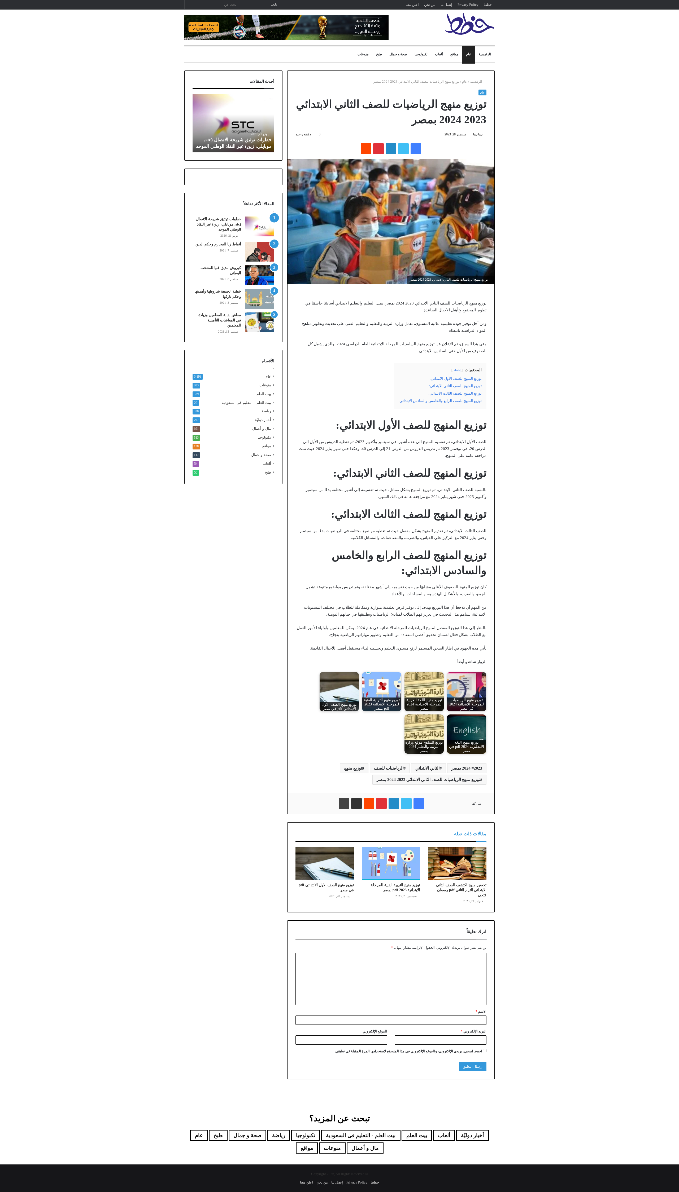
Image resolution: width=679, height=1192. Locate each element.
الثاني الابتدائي (427, 768)
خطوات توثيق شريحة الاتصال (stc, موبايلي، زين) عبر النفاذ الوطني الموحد (218, 224)
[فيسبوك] (416, 148)
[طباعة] (344, 803)
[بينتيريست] (378, 148)
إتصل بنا (446, 5)
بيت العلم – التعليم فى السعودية (246, 402)
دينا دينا (477, 134)
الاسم (481, 1011)
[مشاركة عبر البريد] (356, 803)
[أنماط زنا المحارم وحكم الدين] (259, 252)
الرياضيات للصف (388, 768)
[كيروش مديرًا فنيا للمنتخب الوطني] (259, 275)
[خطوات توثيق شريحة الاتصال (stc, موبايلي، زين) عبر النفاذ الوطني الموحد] (259, 226)
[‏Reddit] (366, 148)
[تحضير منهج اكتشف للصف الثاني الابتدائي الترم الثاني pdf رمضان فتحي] (457, 863)
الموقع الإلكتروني (375, 1031)
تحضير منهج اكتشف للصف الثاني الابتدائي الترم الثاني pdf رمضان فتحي (461, 890)
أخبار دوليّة (263, 420)
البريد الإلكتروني (473, 1031)
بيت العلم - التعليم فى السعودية (361, 1135)
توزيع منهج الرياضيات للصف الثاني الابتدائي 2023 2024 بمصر (428, 779)
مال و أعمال (261, 429)
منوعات (363, 54)
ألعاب (439, 54)
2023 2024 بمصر (466, 768)
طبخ (379, 54)
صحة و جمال (398, 54)
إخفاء (457, 370)
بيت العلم (263, 394)
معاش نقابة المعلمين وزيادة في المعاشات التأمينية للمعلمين (219, 320)
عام (468, 54)
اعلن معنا (412, 5)
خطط (488, 5)
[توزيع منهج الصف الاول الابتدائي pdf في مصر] (324, 863)
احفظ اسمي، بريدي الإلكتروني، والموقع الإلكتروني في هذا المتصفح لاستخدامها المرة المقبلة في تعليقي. (408, 1051)
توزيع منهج (353, 768)
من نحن (429, 5)
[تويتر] (403, 148)
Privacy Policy (468, 5)
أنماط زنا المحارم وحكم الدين (218, 244)
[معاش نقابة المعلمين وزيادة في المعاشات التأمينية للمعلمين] (259, 322)
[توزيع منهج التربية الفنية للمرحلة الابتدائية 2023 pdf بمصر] (391, 863)
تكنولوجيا (421, 54)
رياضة (266, 411)
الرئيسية (485, 54)
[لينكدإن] (391, 148)
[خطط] (469, 24)
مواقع (454, 54)
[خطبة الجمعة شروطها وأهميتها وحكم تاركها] (259, 299)
